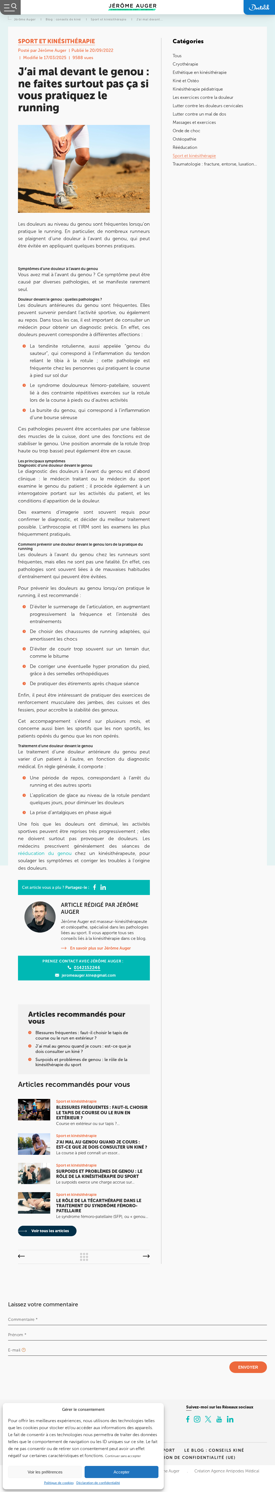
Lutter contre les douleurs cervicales (208, 105)
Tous (177, 55)
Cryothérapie (185, 64)
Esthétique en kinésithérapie (200, 72)
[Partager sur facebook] (94, 888)
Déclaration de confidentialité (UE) (188, 1457)
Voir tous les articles (50, 1231)
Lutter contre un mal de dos (199, 114)
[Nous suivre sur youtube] (219, 1420)
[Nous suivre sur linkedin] (230, 1420)
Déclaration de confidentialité (98, 1483)
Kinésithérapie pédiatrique (198, 89)
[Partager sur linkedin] (103, 888)
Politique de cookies (59, 1483)
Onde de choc (186, 130)
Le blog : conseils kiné (214, 1450)
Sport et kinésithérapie (194, 155)
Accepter (121, 1472)
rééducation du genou (44, 853)
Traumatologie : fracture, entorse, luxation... (215, 164)
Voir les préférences (45, 1472)
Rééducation (185, 147)
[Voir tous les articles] (84, 1257)
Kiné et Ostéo (186, 80)
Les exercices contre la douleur (203, 97)
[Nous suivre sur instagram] (197, 1420)
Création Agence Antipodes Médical (226, 1471)
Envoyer (248, 1367)
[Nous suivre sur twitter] (208, 1420)
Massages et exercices (194, 122)
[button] (21, 1256)
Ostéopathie (184, 139)
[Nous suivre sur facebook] (187, 1420)
